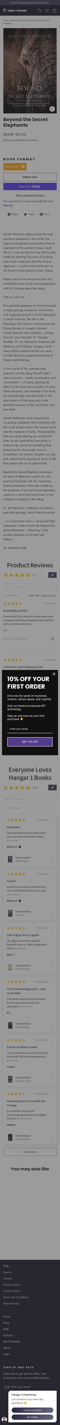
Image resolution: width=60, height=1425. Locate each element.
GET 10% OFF (30, 741)
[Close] (54, 674)
